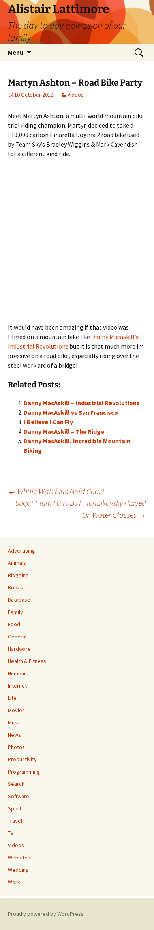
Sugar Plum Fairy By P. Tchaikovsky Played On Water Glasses (80, 509)
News (14, 734)
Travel (15, 820)
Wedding (18, 869)
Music (14, 722)
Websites (19, 857)
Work (14, 882)
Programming (24, 771)
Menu (15, 52)
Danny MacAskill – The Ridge (64, 431)
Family (15, 612)
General (17, 636)
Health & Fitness (27, 661)
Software (18, 796)
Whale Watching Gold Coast (56, 491)
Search (16, 783)
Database (19, 599)
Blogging (18, 575)
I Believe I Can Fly (48, 422)
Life (12, 697)
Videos (76, 94)
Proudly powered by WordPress (46, 913)
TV (10, 833)
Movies (16, 710)
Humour (17, 673)
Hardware (19, 648)
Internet (17, 685)
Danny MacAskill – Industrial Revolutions (82, 403)
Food (14, 624)
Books (15, 587)
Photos (16, 747)
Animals (17, 562)
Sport (14, 808)
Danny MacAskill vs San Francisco (71, 412)
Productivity (22, 759)
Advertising (21, 550)
